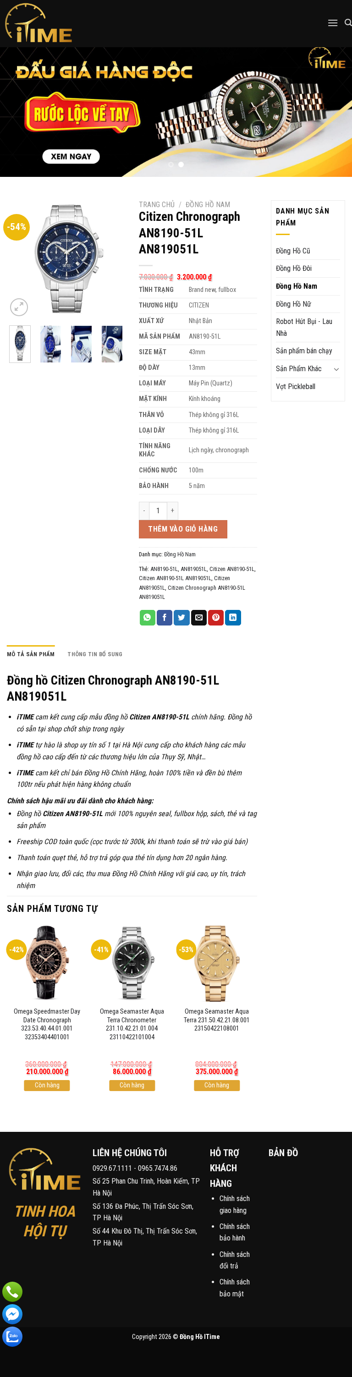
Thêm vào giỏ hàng (183, 529)
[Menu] (332, 22)
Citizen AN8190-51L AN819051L (175, 578)
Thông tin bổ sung (94, 654)
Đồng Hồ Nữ (293, 304)
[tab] (31, 654)
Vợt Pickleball (295, 386)
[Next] (333, 112)
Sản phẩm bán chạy (304, 350)
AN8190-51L (164, 568)
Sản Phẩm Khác (299, 368)
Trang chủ (157, 204)
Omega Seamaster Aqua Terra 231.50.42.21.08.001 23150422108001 (217, 1020)
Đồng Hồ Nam (208, 204)
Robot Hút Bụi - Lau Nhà (304, 327)
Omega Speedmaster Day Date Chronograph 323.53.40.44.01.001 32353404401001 (47, 1024)
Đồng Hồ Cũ (293, 251)
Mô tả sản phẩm (31, 654)
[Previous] (19, 112)
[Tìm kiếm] (348, 23)
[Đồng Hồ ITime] (55, 23)
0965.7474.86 (157, 1168)
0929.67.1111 (112, 1168)
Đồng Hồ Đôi (294, 268)
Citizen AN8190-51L (231, 568)
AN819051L (194, 568)
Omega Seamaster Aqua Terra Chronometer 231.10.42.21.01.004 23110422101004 (132, 1024)
